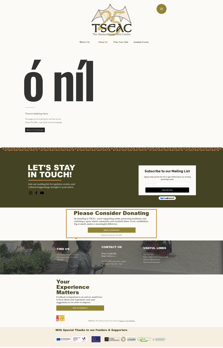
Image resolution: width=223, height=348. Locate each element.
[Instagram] (30, 193)
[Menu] (162, 9)
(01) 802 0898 (111, 253)
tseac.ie (122, 321)
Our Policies (130, 321)
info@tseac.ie (111, 256)
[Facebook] (36, 193)
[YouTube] (42, 193)
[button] (80, 308)
